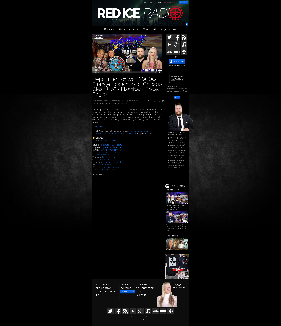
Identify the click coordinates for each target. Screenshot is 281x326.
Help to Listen (177, 185)
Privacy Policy (140, 319)
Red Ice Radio (129, 29)
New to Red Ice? (145, 284)
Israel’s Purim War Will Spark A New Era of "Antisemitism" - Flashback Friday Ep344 (176, 207)
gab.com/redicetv (105, 159)
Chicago (99, 100)
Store (159, 3)
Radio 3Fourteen (166, 29)
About (151, 3)
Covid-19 (123, 100)
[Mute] (159, 72)
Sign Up (182, 3)
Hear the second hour (177, 79)
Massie (108, 103)
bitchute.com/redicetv (111, 145)
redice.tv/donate (108, 140)
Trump (114, 103)
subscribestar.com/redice (104, 133)
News (110, 29)
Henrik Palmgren (141, 317)
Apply (177, 98)
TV (147, 29)
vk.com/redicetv (103, 164)
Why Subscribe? (145, 288)
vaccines (121, 103)
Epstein (96, 103)
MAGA (102, 103)
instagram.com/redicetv (113, 162)
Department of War (134, 100)
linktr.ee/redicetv (109, 169)
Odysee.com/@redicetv (111, 147)
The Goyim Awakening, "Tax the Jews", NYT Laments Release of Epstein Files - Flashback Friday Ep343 (176, 227)
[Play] (93, 72)
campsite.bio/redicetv (112, 167)
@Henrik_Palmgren (174, 167)
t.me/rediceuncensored (113, 157)
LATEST (171, 3)
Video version (98, 126)
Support (141, 295)
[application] (127, 53)
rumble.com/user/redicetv (113, 150)
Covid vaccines (114, 100)
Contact (126, 288)
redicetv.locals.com (127, 133)
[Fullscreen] (161, 72)
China (106, 100)
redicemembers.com (139, 131)
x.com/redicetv (102, 155)
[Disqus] (127, 194)
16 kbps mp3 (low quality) (177, 65)
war (127, 103)
